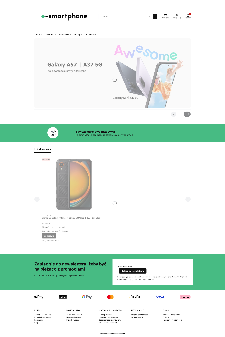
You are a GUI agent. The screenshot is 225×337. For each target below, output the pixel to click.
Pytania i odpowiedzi (43, 317)
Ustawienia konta (73, 317)
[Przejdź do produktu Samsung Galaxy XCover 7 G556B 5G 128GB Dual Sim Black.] (74, 185)
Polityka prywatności (139, 315)
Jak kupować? (137, 317)
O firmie (166, 317)
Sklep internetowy (111, 334)
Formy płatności (105, 315)
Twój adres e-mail (124, 266)
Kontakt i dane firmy (171, 315)
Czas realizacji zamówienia (110, 320)
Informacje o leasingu (108, 322)
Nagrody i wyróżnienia (172, 320)
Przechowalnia (72, 320)
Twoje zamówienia (74, 315)
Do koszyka (49, 236)
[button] (155, 16)
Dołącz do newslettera (132, 271)
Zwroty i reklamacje (42, 315)
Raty (36, 322)
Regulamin (38, 320)
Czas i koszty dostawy (108, 317)
